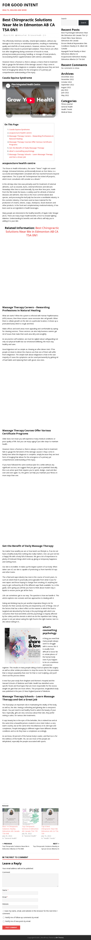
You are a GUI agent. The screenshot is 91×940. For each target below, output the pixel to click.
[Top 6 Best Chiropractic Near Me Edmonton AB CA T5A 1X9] (50, 816)
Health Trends (66, 109)
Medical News (66, 112)
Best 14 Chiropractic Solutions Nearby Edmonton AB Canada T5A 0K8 (10, 830)
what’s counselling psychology (21, 151)
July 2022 (64, 90)
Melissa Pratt (22, 35)
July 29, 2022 (9, 35)
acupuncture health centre (20, 133)
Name (5, 890)
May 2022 (65, 95)
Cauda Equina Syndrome (19, 129)
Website (5, 904)
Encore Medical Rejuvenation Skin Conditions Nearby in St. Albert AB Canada (74, 46)
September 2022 (67, 85)
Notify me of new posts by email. (18, 921)
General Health (35, 35)
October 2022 (66, 82)
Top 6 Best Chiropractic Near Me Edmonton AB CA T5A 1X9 (49, 830)
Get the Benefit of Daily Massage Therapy (26, 148)
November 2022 (67, 79)
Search (63, 18)
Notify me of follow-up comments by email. (22, 917)
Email (4, 897)
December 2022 (67, 77)
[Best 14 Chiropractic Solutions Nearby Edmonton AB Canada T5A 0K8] (11, 816)
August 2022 (66, 87)
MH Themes (60, 938)
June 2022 (65, 92)
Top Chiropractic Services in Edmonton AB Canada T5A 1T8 (30, 828)
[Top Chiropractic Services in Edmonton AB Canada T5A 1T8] (30, 816)
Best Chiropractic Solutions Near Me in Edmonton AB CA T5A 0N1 (32, 231)
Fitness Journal (67, 104)
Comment (6, 872)
